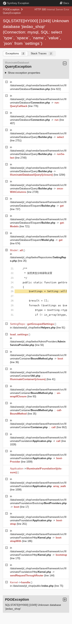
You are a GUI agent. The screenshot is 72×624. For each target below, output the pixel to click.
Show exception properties (24, 72)
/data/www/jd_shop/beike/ (34, 327)
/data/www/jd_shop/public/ (33, 585)
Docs (66, 3)
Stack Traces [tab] (41, 53)
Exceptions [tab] (15, 53)
